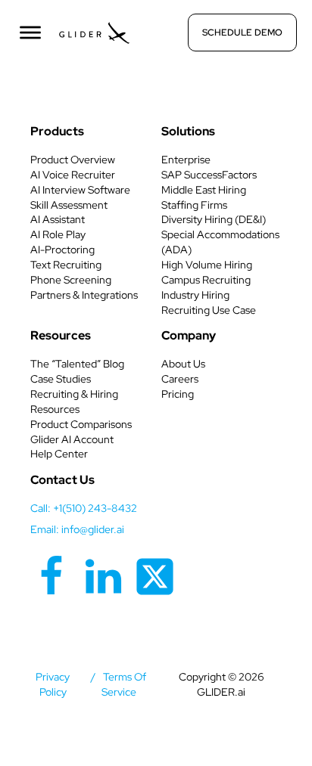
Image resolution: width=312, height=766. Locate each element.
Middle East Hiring (203, 190)
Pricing (177, 394)
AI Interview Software (80, 190)
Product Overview (72, 159)
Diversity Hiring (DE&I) (213, 219)
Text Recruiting (65, 264)
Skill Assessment (69, 205)
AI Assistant (57, 219)
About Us (183, 364)
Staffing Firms (194, 205)
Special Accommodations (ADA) (220, 242)
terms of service (124, 684)
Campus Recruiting (206, 280)
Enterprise (186, 159)
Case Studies (60, 379)
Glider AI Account (72, 439)
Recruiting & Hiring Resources (74, 401)
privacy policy (53, 684)
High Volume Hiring (206, 264)
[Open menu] (30, 32)
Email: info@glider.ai (77, 529)
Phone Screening (70, 280)
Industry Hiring (195, 295)
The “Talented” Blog (77, 364)
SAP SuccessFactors (209, 174)
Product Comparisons (81, 424)
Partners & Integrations (84, 295)
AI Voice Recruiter (72, 174)
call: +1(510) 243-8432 (83, 508)
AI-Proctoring (62, 249)
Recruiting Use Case (208, 310)
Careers (179, 379)
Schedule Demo (242, 32)
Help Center (59, 454)
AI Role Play (58, 234)
